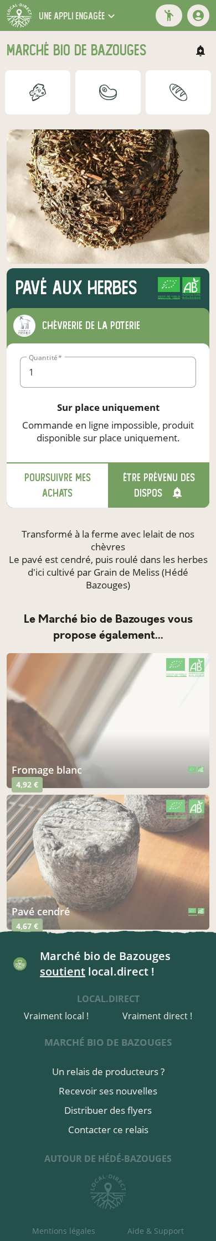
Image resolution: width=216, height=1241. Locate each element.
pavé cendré (41, 911)
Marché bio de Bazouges (108, 1042)
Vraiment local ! (56, 1016)
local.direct (108, 999)
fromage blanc (47, 769)
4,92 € (27, 784)
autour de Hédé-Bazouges (108, 1159)
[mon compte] (198, 15)
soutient (62, 971)
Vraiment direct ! (157, 1016)
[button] (78, 16)
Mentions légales (63, 1231)
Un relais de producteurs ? (108, 1071)
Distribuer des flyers (108, 1110)
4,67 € (27, 926)
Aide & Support (155, 1231)
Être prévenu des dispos (159, 485)
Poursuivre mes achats (57, 485)
